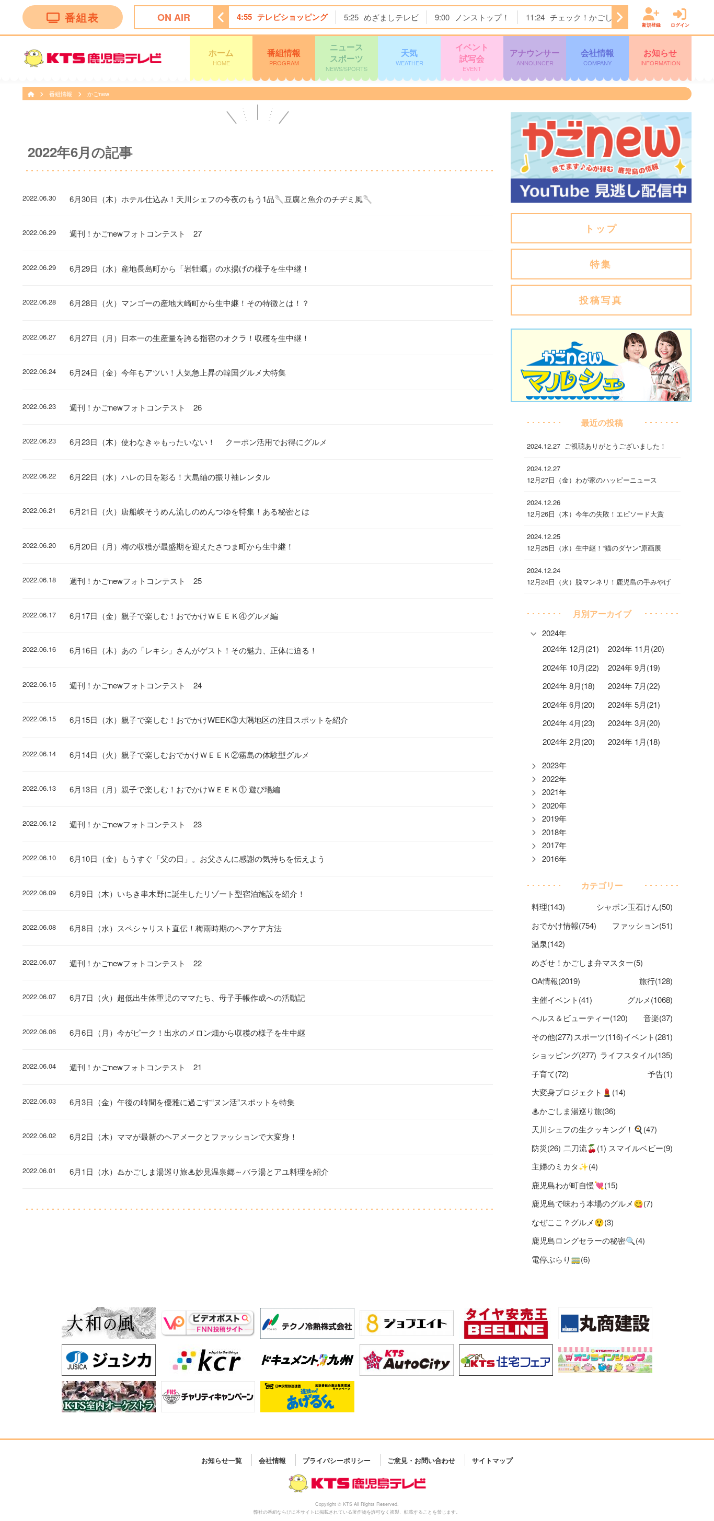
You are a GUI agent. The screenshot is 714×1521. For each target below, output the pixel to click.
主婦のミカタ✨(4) (565, 1166)
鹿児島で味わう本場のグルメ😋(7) (592, 1203)
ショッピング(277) (564, 1054)
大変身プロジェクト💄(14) (579, 1091)
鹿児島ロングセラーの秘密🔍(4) (588, 1240)
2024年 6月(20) (569, 704)
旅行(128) (656, 980)
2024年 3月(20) (634, 722)
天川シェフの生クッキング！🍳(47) (594, 1129)
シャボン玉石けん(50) (634, 906)
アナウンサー (535, 56)
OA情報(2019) (556, 980)
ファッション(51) (642, 925)
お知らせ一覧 (221, 1460)
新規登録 (651, 24)
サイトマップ (492, 1460)
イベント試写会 (472, 57)
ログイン (680, 24)
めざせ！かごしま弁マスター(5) (587, 962)
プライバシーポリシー (337, 1460)
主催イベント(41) (562, 999)
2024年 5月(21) (634, 704)
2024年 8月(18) (569, 685)
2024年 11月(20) (636, 648)
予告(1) (660, 1073)
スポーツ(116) (598, 1036)
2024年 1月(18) (634, 741)
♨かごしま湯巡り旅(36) (574, 1110)
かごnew (98, 93)
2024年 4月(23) (569, 722)
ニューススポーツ (346, 57)
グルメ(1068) (650, 999)
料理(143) (548, 906)
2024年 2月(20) (569, 741)
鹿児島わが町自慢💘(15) (575, 1184)
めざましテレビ (391, 16)
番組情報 (284, 56)
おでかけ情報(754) (564, 925)
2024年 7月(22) (634, 685)
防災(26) (546, 1147)
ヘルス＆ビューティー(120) (580, 1017)
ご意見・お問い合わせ (421, 1460)
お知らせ (660, 56)
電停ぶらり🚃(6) (561, 1259)
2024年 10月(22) (571, 667)
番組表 (82, 17)
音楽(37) (658, 1017)
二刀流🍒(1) (584, 1147)
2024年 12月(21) (571, 648)
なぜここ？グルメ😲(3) (573, 1221)
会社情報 (597, 56)
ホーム (221, 56)
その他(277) (552, 1036)
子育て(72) (550, 1073)
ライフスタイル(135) (636, 1054)
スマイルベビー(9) (640, 1147)
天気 (409, 56)
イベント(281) (648, 1036)
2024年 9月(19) (634, 667)
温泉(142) (548, 943)
